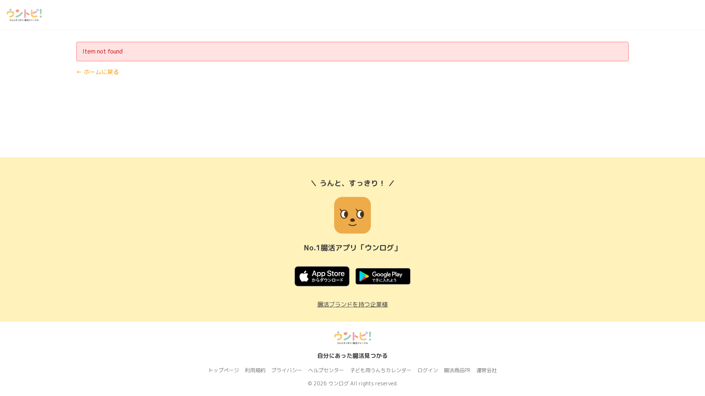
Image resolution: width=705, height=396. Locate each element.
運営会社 (486, 370)
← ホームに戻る (97, 72)
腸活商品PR (457, 370)
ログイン (427, 370)
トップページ (223, 370)
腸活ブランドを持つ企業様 (352, 304)
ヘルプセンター (326, 370)
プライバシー (286, 370)
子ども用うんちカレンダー (381, 370)
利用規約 (255, 370)
